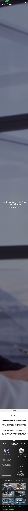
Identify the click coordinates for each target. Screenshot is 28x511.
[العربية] (15, 410)
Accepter (11, 509)
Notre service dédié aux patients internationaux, (6, 455)
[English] (13, 410)
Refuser (6, 509)
